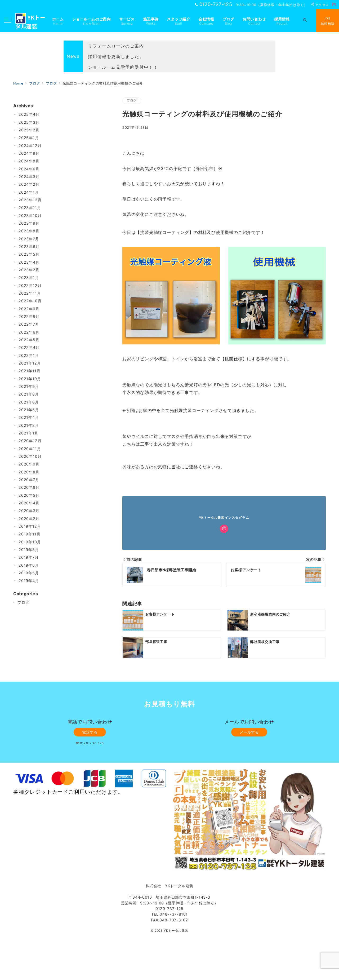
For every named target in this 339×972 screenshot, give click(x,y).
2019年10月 (30, 542)
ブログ (132, 100)
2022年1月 (29, 355)
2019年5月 (29, 573)
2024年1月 (29, 192)
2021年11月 (29, 371)
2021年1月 (28, 433)
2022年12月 (30, 285)
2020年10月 (30, 456)
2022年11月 (30, 293)
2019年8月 (29, 549)
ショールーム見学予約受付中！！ (123, 67)
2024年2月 (29, 184)
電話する (89, 732)
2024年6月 (29, 169)
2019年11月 (29, 534)
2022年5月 (29, 340)
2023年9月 (29, 223)
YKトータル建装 (176, 931)
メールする (249, 732)
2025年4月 (29, 114)
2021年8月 (29, 394)
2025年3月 (29, 122)
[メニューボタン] (7, 20)
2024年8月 (29, 161)
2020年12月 (30, 440)
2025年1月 (29, 137)
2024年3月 (29, 176)
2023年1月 (29, 277)
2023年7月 (29, 239)
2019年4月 (29, 580)
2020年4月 (29, 503)
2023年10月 (30, 215)
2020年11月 (30, 448)
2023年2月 (29, 270)
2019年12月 (30, 526)
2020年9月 (29, 464)
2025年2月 (29, 130)
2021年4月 (29, 417)
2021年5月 (29, 409)
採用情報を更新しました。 (116, 56)
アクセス (322, 5)
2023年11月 (30, 207)
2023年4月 (29, 262)
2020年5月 (29, 495)
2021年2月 (29, 425)
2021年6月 (29, 402)
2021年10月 (30, 378)
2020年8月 (29, 472)
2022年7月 (29, 324)
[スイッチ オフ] (305, 20)
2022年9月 (29, 309)
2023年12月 (30, 200)
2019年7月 (29, 557)
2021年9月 (29, 386)
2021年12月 (30, 363)
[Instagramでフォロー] (334, 5)
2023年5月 (29, 254)
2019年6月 (29, 565)
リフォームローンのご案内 (116, 45)
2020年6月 (29, 487)
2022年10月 (30, 301)
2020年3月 (29, 510)
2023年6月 (29, 246)
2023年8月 (29, 231)
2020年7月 (29, 479)
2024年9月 (29, 153)
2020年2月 (29, 518)
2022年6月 (29, 332)
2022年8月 (29, 316)
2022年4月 (29, 347)
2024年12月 (30, 145)
